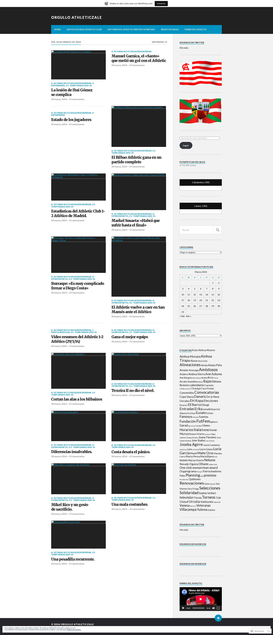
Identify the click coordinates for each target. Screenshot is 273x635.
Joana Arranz (192, 437)
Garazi (184, 425)
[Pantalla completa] (218, 608)
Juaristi (206, 445)
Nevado (184, 464)
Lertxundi (195, 449)
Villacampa (188, 509)
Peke (182, 475)
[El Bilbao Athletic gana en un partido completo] (138, 126)
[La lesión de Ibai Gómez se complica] (78, 64)
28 (206, 306)
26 (194, 306)
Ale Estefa (202, 361)
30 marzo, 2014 (59, 99)
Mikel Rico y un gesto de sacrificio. (69, 507)
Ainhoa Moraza (190, 356)
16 (218, 294)
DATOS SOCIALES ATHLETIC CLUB (84, 29)
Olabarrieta (213, 464)
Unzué (184, 501)
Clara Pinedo (207, 388)
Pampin (199, 472)
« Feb (182, 316)
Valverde (217, 502)
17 (182, 300)
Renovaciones (192, 483)
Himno (206, 425)
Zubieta (211, 510)
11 (188, 294)
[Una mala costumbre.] (138, 478)
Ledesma (183, 449)
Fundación (188, 421)
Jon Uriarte (210, 441)
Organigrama (188, 471)
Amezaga (193, 370)
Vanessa (193, 506)
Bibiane (216, 381)
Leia (189, 449)
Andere (184, 374)
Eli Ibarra (194, 405)
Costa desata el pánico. (130, 452)
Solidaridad (189, 492)
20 (200, 300)
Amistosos (208, 369)
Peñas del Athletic (196, 29)
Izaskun (207, 434)
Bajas (207, 381)
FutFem (203, 420)
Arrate (183, 381)
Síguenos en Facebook (193, 544)
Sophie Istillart (207, 493)
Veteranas (203, 505)
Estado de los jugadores (71, 120)
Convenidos (187, 392)
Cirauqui (195, 388)
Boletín (184, 385)
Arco (210, 377)
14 (206, 294)
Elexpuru (183, 405)
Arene (216, 378)
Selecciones (209, 487)
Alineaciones (190, 364)
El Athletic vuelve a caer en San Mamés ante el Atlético (138, 309)
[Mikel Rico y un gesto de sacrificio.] (78, 478)
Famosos (186, 416)
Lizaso (209, 449)
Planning (193, 475)
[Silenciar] (213, 608)
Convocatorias (206, 392)
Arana (204, 377)
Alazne (194, 360)
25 (188, 306)
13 (200, 294)
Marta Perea (193, 456)
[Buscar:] (201, 229)
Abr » (188, 316)
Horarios (186, 430)
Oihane (203, 464)
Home (57, 29)
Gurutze (198, 426)
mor (216, 457)
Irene (205, 430)
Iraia (197, 429)
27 (200, 306)
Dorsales (185, 400)
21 (206, 300)
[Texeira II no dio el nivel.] (138, 366)
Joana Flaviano (207, 437)
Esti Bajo (191, 413)
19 (194, 300)
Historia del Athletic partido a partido (131, 29)
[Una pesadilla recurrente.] (78, 535)
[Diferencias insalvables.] (78, 426)
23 (218, 300)
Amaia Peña (215, 365)
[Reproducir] (183, 608)
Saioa (207, 483)
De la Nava (212, 396)
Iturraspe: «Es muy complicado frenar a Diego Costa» (77, 285)
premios (210, 475)
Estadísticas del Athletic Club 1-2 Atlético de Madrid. (78, 213)
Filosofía (195, 417)
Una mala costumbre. (129, 504)
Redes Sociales (170, 29)
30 (218, 306)
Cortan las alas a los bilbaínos (76, 399)
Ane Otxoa (197, 378)
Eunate (201, 413)
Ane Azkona (213, 374)
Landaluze (215, 445)
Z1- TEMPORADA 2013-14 (79, 85)
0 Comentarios (76, 99)
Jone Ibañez (198, 440)
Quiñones (195, 479)
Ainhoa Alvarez (206, 350)
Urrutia (194, 501)
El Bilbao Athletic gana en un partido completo (136, 159)
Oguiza (193, 464)
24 (182, 306)
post (201, 476)
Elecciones (210, 401)
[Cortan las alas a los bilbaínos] (78, 371)
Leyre (203, 449)
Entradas (187, 409)
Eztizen (209, 413)
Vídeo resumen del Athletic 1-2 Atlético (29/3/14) (77, 339)
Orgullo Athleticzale (76, 17)
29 (212, 306)
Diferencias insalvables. (71, 452)
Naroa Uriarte (196, 460)
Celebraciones (185, 389)
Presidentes (184, 479)
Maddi (193, 453)
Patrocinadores (212, 471)
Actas (195, 350)
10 (182, 294)
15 (212, 294)
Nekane (209, 460)
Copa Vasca (187, 396)
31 (182, 311)
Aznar (200, 382)
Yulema (202, 509)
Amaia (204, 365)
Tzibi (218, 497)
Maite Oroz (205, 453)
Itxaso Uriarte (196, 433)
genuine (192, 426)
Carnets (208, 385)
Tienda (198, 497)
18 (188, 300)
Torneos (208, 497)
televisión (186, 497)
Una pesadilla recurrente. (72, 559)
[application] (201, 599)
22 (212, 300)
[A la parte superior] (218, 618)
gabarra (214, 422)
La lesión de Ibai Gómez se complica (71, 92)
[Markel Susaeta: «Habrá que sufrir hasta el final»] (138, 191)
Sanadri (213, 484)
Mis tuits (184, 47)
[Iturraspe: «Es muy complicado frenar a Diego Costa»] (78, 254)
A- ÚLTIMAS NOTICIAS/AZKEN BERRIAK (71, 83)
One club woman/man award (199, 467)
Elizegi (205, 404)
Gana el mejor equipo (129, 337)
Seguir (186, 145)
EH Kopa (196, 400)
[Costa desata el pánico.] (138, 426)
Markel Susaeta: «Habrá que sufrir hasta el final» (135, 222)
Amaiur (184, 370)
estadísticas (209, 409)
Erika (199, 409)
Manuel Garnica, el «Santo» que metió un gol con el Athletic (138, 58)
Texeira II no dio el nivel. (132, 390)
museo (184, 460)
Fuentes (203, 416)
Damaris (200, 396)
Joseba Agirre (191, 444)
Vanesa (185, 505)
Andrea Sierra (196, 374)
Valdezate (206, 501)
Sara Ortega (193, 489)
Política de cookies (74, 629)
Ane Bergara (186, 377)
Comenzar (161, 3)
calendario (197, 385)
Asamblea (192, 381)
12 (194, 294)
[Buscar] (217, 229)
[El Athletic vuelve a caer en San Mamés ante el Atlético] (138, 266)
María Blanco (207, 456)
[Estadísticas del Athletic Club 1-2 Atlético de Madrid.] (78, 187)
